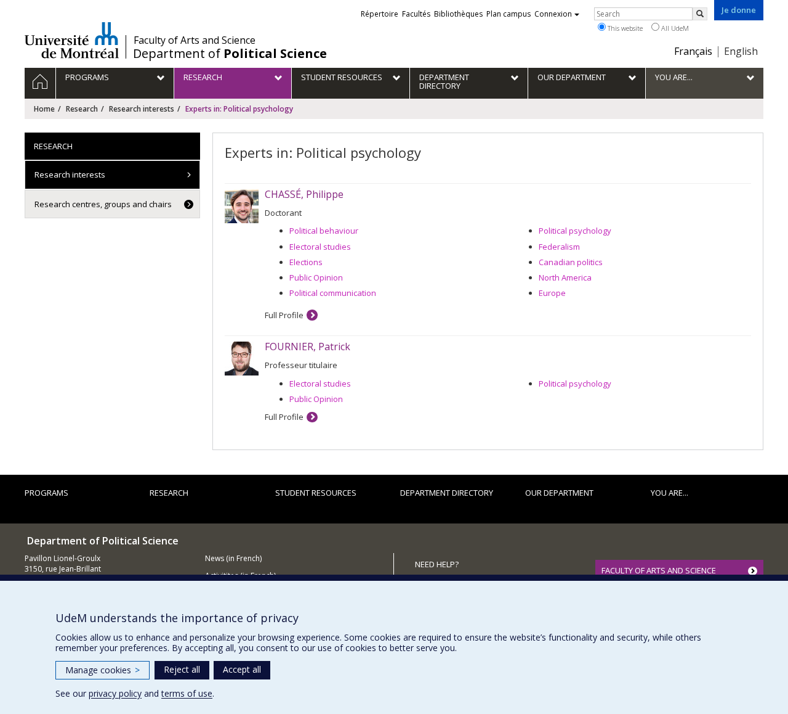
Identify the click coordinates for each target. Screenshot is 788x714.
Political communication (332, 292)
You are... (669, 492)
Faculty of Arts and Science (194, 40)
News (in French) (233, 558)
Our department (559, 492)
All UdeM (674, 28)
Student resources (315, 492)
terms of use (186, 693)
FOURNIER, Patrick (307, 346)
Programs (46, 492)
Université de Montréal (72, 40)
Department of (230, 53)
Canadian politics (571, 262)
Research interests (141, 109)
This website (624, 28)
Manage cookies (102, 670)
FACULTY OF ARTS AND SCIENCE (658, 570)
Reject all (182, 669)
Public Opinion (316, 277)
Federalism (559, 246)
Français (693, 51)
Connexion (553, 14)
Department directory (446, 492)
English (741, 51)
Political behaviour (323, 230)
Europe (552, 292)
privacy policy (115, 693)
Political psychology (575, 230)
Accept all (242, 669)
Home (44, 109)
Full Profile (284, 315)
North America (565, 277)
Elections (306, 262)
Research (82, 109)
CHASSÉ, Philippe (304, 194)
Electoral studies (320, 246)
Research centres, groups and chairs (103, 204)
